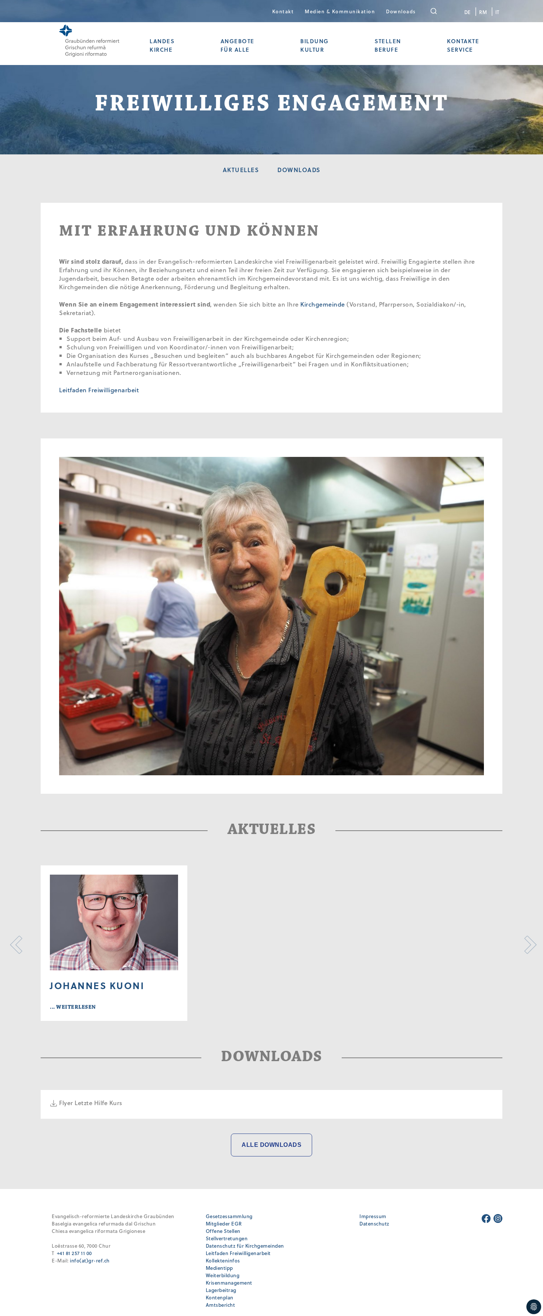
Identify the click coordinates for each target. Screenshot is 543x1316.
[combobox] (438, 11)
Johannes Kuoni (97, 985)
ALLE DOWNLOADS (271, 1145)
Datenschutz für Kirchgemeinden (245, 1245)
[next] (527, 943)
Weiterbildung (223, 1275)
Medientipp (219, 1267)
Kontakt (283, 11)
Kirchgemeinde (322, 304)
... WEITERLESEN (73, 1007)
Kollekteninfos (223, 1260)
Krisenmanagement (229, 1282)
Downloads (401, 11)
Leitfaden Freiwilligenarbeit (99, 390)
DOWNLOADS (299, 169)
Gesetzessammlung (229, 1216)
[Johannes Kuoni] (114, 923)
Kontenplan (219, 1297)
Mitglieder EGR (224, 1223)
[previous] (16, 943)
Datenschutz (374, 1223)
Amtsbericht (220, 1304)
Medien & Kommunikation (340, 11)
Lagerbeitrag (221, 1289)
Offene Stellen (223, 1230)
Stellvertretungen (227, 1238)
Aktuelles (241, 169)
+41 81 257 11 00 (74, 1253)
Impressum (372, 1216)
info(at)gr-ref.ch (90, 1260)
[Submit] (438, 11)
